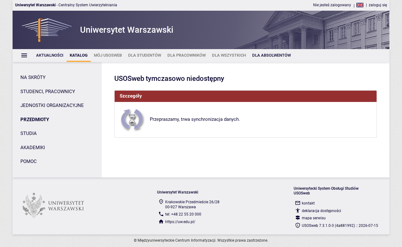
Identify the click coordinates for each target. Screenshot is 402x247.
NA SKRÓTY (33, 77)
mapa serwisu (314, 218)
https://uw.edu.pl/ (180, 222)
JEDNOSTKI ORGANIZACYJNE (52, 105)
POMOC (28, 161)
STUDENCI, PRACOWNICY (47, 91)
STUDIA (28, 133)
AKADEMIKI (32, 147)
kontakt (308, 203)
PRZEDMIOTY (34, 119)
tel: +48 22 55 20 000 (183, 214)
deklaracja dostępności (321, 211)
